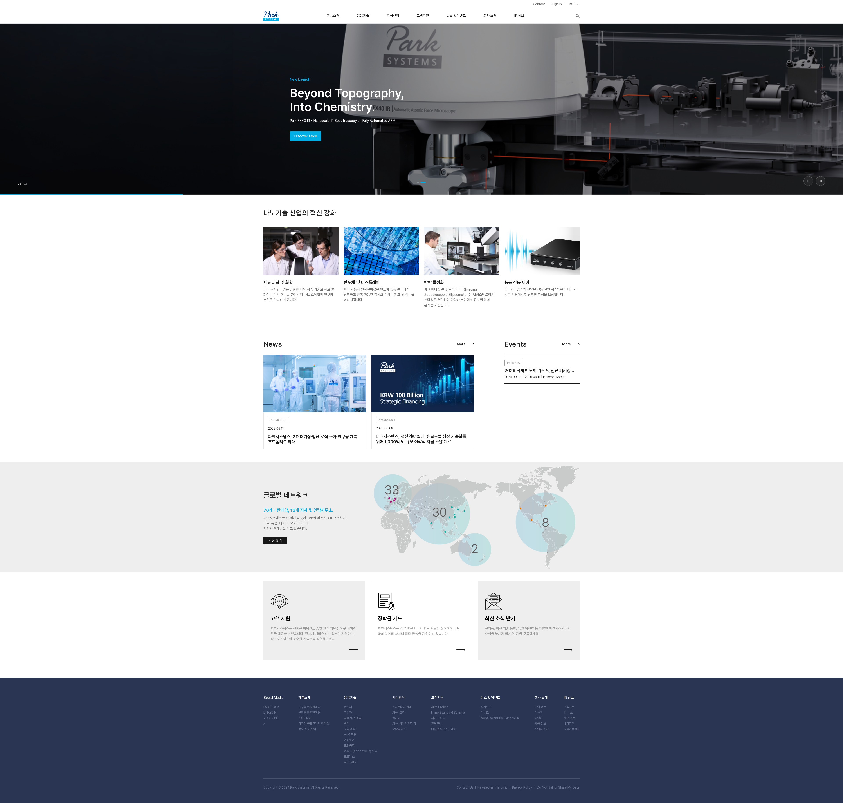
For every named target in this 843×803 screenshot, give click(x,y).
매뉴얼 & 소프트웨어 (443, 729)
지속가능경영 (572, 729)
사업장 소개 (542, 729)
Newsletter (485, 787)
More (461, 344)
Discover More (305, 136)
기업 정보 (540, 707)
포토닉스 (349, 756)
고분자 (348, 712)
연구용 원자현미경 (309, 707)
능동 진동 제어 (307, 729)
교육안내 (436, 723)
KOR (572, 4)
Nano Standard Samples (448, 712)
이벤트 (485, 712)
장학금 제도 (399, 729)
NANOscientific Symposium (500, 718)
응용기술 (363, 16)
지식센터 (393, 16)
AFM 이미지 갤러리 (404, 723)
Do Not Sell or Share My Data (558, 787)
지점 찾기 (275, 540)
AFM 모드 (398, 712)
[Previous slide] (808, 181)
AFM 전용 (350, 734)
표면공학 (349, 745)
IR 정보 (519, 16)
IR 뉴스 (568, 712)
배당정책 (569, 723)
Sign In (557, 4)
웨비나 (396, 718)
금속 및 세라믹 (353, 718)
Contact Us (465, 787)
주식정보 (569, 707)
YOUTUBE (270, 718)
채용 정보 (540, 723)
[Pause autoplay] (820, 181)
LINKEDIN (269, 712)
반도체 (348, 707)
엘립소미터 (305, 718)
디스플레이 (350, 762)
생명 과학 (349, 729)
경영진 (538, 718)
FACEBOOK (271, 707)
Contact (539, 4)
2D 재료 (349, 740)
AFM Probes (439, 707)
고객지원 (423, 16)
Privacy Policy (522, 787)
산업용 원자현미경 (309, 712)
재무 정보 (569, 718)
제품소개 (333, 16)
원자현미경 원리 (402, 707)
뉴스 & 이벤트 (456, 16)
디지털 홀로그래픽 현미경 (313, 723)
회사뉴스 (486, 707)
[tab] (418, 182)
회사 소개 (490, 16)
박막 (346, 723)
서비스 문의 (438, 718)
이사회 (538, 712)
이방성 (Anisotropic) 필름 (360, 751)
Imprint (502, 787)
